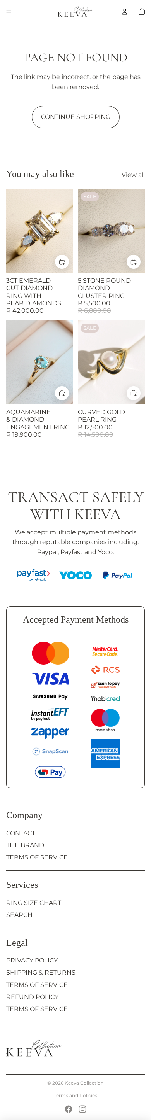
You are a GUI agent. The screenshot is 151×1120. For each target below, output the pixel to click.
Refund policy (32, 997)
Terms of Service (37, 857)
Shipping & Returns (41, 972)
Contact (20, 833)
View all (133, 174)
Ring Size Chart (33, 902)
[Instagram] (82, 1109)
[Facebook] (68, 1109)
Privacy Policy (32, 960)
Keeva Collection (84, 1083)
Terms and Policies (75, 1095)
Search (19, 915)
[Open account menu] (124, 11)
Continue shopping (75, 117)
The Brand (25, 845)
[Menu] (9, 12)
